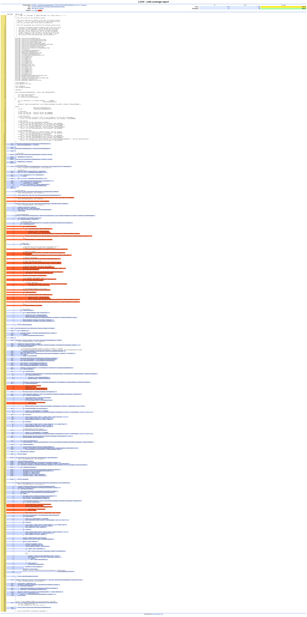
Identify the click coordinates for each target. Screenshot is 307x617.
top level (34, 5)
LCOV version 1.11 (157, 614)
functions (83, 5)
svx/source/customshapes (46, 5)
